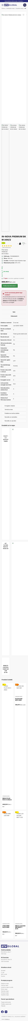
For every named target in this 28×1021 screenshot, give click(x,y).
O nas (2, 972)
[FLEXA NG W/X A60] (20, 689)
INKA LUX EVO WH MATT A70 (20, 927)
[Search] (24, 5)
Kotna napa (4, 989)
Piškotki (3, 1006)
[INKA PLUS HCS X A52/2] (7, 739)
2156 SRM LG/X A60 (5, 926)
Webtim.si (7, 1019)
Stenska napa (5, 991)
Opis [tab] (14, 312)
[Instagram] (6, 1012)
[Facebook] (2, 1012)
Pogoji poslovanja (6, 1002)
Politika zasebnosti (6, 1004)
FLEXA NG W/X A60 (18, 699)
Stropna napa (5, 993)
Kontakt (3, 970)
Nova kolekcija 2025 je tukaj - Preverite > (14, 1)
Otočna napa (4, 985)
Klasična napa (5, 983)
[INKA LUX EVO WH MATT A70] (20, 866)
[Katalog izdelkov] (2, 5)
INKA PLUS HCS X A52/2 (7, 799)
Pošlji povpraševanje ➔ (9, 285)
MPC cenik (4, 974)
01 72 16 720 (12, 300)
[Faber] (5, 252)
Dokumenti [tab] (14, 316)
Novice (3, 976)
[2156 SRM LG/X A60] (7, 866)
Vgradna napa (6, 796)
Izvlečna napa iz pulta (7, 987)
